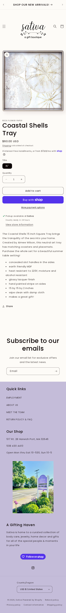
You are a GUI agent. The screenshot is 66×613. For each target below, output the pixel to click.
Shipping (6, 145)
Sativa (19, 600)
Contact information (34, 605)
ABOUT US (12, 405)
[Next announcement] (62, 4)
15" (7, 166)
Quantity (7, 173)
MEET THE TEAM (15, 412)
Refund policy (52, 600)
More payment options (33, 207)
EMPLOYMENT (14, 397)
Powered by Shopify (32, 600)
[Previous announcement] (3, 4)
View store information (19, 224)
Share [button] (9, 306)
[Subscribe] (55, 371)
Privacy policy (14, 605)
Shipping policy (54, 605)
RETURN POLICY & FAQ (19, 419)
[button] (4, 26)
